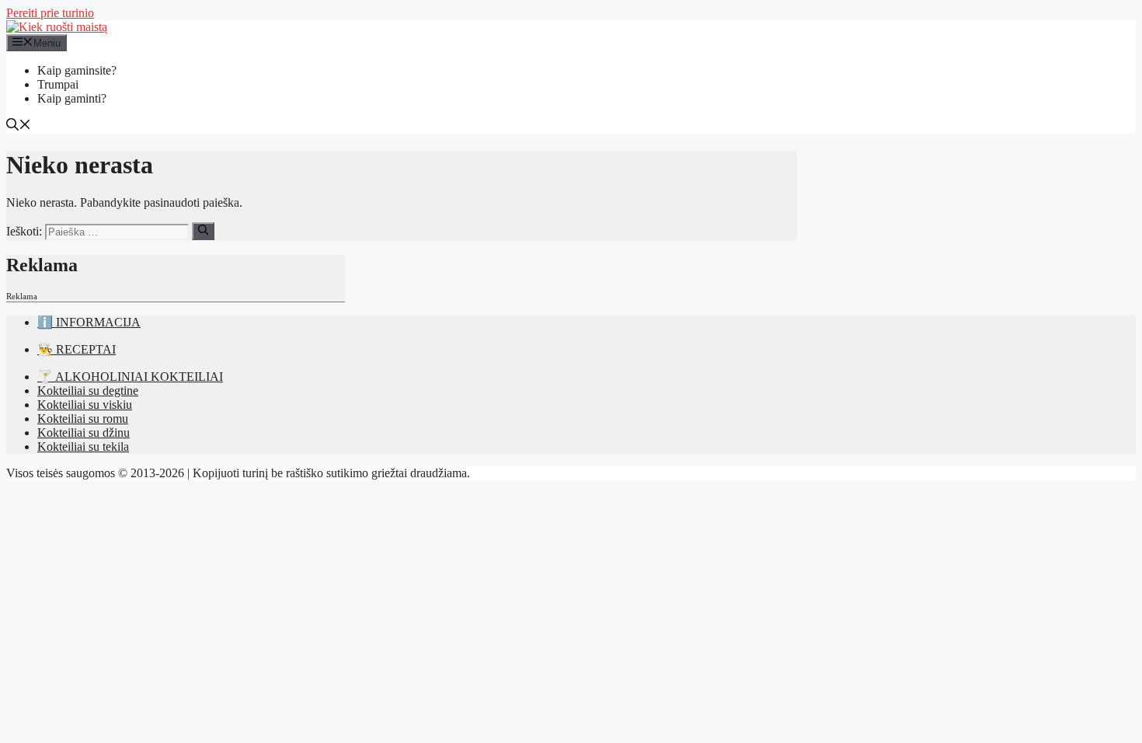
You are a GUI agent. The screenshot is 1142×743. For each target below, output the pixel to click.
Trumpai (57, 84)
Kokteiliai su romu (82, 418)
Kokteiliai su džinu (83, 432)
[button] (18, 126)
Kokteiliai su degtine (87, 390)
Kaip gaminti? (71, 98)
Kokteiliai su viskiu (84, 404)
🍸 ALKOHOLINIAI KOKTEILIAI (130, 376)
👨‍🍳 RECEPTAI (76, 349)
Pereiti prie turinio (50, 12)
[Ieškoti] (203, 230)
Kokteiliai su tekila (83, 446)
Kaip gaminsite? (77, 70)
